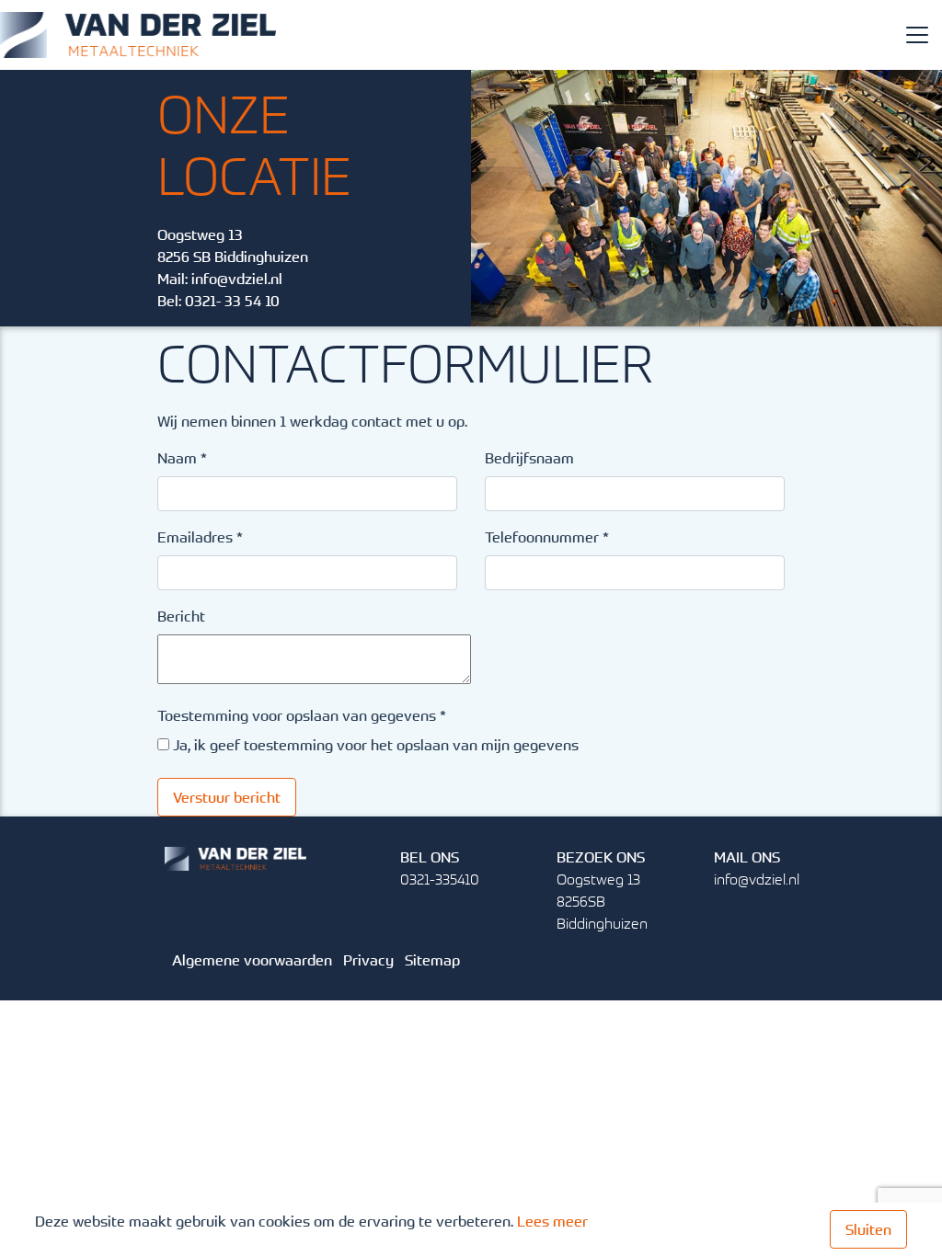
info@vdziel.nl (236, 278)
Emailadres (200, 537)
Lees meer (552, 1221)
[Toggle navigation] (917, 34)
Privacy (368, 960)
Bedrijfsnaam (529, 458)
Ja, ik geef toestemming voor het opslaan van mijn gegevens (376, 745)
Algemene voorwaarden (252, 960)
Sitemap (432, 960)
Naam (182, 458)
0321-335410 (439, 879)
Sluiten (868, 1229)
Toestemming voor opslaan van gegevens (301, 715)
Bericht (181, 616)
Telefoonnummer (547, 537)
